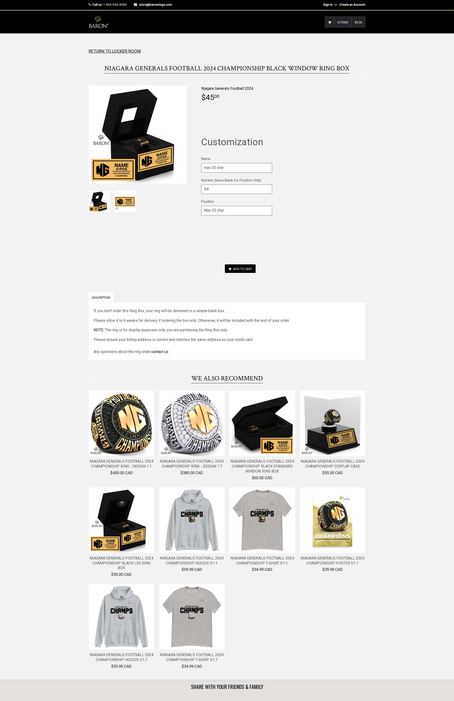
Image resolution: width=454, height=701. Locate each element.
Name (205, 159)
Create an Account (352, 4)
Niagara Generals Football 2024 (227, 88)
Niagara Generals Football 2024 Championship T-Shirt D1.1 (262, 560)
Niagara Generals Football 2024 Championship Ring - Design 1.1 (121, 464)
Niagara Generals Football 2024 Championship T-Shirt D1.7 (192, 657)
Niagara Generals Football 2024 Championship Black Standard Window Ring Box (262, 466)
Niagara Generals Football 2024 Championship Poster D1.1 (332, 560)
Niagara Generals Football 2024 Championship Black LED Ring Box (121, 563)
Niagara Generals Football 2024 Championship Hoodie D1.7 (121, 657)
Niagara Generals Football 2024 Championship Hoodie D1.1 (192, 560)
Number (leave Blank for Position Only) (231, 180)
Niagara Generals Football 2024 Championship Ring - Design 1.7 (192, 464)
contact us (159, 351)
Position (207, 201)
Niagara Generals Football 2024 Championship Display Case (332, 464)
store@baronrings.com (155, 4)
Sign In (327, 4)
